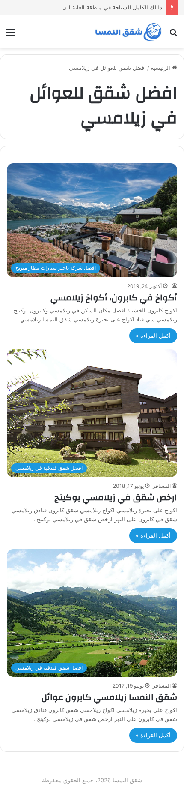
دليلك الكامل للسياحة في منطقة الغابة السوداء (107, 7)
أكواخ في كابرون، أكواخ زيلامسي (113, 298)
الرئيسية (161, 67)
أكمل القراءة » (153, 335)
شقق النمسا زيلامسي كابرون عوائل (109, 697)
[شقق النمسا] (128, 31)
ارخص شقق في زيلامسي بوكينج (115, 497)
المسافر (162, 486)
